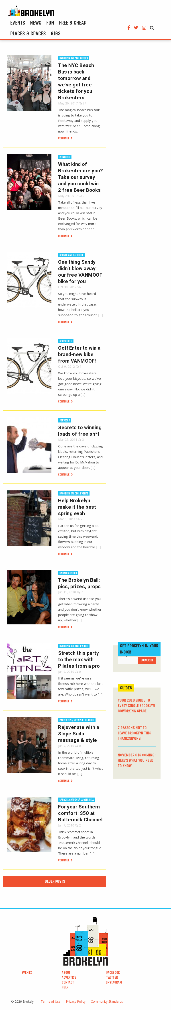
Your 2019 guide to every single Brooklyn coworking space (136, 705)
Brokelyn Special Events (73, 493)
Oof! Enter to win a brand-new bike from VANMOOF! (79, 354)
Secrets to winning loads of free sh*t (80, 431)
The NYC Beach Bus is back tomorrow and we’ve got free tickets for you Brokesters (76, 81)
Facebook (113, 972)
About (66, 972)
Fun (50, 23)
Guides (126, 687)
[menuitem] (18, 22)
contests (64, 157)
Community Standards (107, 1001)
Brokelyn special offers (73, 58)
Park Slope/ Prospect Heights (76, 720)
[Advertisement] (142, 813)
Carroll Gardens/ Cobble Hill (76, 799)
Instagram (114, 982)
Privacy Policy (76, 1001)
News (35, 23)
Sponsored (65, 341)
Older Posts (55, 881)
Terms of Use (51, 1001)
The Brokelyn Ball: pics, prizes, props (79, 583)
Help (65, 987)
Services (64, 420)
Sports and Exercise (71, 255)
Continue (64, 138)
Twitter (112, 977)
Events (17, 23)
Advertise (69, 977)
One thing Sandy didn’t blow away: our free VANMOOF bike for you (80, 271)
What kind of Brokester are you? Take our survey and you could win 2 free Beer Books (80, 177)
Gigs (56, 33)
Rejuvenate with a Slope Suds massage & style (78, 733)
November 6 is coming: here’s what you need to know (137, 760)
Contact (68, 982)
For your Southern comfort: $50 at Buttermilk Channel (80, 813)
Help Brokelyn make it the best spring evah (77, 507)
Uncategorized (68, 573)
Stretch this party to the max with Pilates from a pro (79, 659)
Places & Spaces (28, 33)
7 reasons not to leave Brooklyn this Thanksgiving (134, 733)
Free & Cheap (72, 23)
